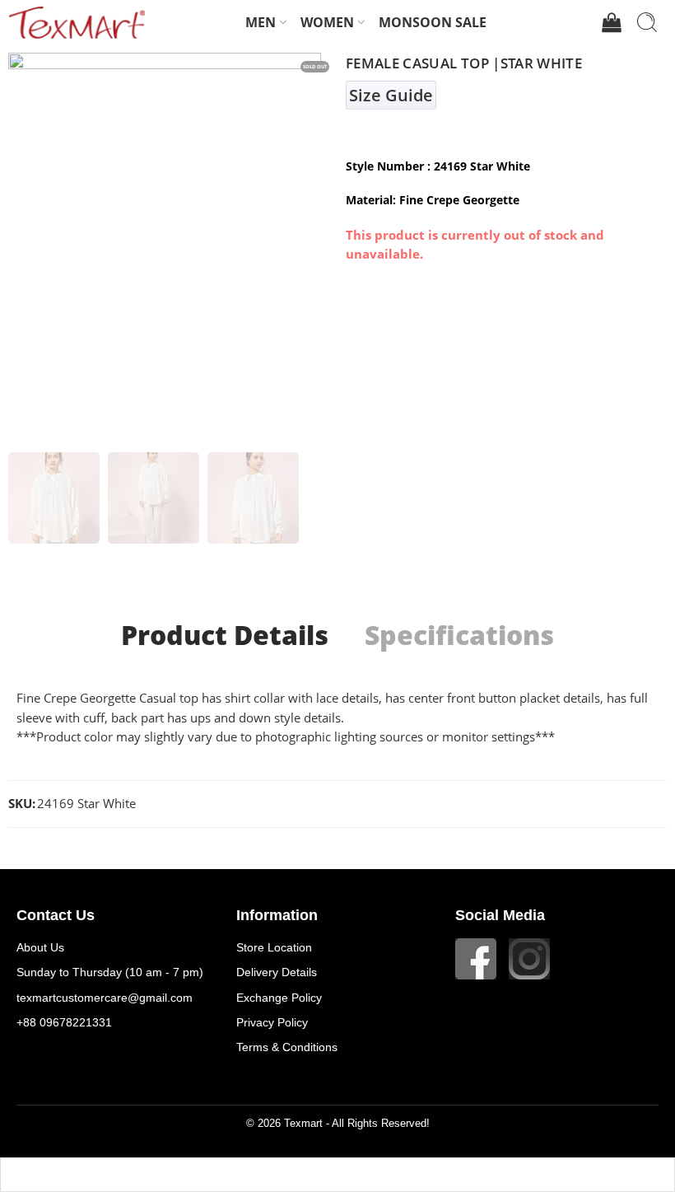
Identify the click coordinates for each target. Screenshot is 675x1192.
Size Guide (391, 95)
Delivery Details (276, 972)
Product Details (224, 635)
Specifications (459, 635)
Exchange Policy (279, 997)
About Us (40, 947)
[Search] (647, 22)
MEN (260, 22)
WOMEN (327, 22)
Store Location (274, 947)
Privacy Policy (272, 1022)
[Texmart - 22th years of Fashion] (76, 22)
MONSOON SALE (432, 22)
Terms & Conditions (287, 1047)
